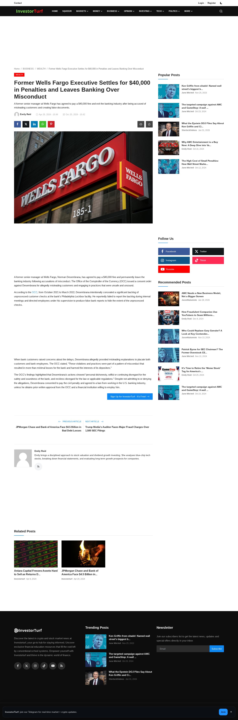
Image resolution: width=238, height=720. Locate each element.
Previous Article (71, 421)
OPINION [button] (128, 11)
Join (223, 712)
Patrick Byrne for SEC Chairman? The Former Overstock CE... (202, 351)
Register (212, 3)
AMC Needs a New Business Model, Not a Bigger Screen (201, 295)
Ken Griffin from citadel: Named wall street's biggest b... (201, 87)
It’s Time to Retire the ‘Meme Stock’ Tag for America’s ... (201, 370)
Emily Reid (40, 451)
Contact (18, 3)
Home (55, 11)
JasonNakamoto (189, 300)
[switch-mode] (221, 3)
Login (201, 3)
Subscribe (217, 648)
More (187, 11)
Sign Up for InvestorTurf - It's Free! (128, 396)
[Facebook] (18, 666)
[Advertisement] (119, 42)
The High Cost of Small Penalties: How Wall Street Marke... (200, 162)
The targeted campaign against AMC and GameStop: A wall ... (202, 106)
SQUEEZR (67, 11)
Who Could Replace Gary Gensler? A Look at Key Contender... (202, 332)
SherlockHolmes (189, 130)
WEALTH (41, 69)
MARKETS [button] (81, 11)
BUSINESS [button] (112, 11)
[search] (221, 11)
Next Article (92, 421)
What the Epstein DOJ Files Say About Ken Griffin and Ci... (203, 125)
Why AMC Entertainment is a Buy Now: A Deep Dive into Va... (200, 144)
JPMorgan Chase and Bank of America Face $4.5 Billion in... (80, 572)
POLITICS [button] (173, 11)
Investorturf (19, 579)
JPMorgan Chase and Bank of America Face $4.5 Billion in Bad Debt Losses (48, 429)
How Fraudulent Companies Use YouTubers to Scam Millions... (199, 313)
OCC (34, 292)
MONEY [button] (96, 11)
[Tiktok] (44, 666)
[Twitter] (26, 666)
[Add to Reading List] (149, 124)
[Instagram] (35, 666)
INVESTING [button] (144, 11)
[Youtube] (53, 666)
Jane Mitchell (188, 93)
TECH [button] (159, 11)
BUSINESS (28, 69)
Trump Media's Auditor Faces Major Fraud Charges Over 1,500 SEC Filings (117, 429)
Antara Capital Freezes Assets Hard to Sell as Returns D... (36, 572)
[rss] (61, 666)
